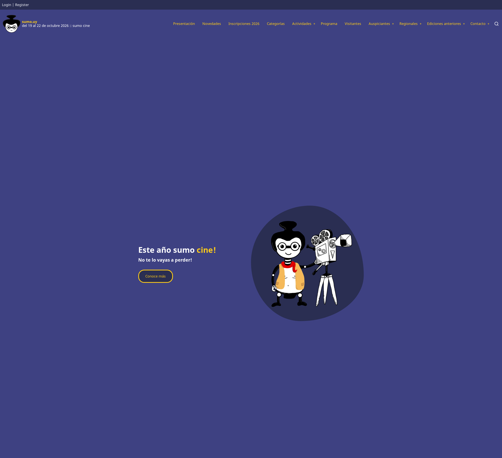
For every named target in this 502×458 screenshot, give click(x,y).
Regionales (408, 23)
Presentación (184, 23)
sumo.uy (29, 21)
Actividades (301, 23)
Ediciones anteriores (444, 23)
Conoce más (155, 276)
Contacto (478, 23)
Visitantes (353, 23)
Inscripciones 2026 (243, 23)
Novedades (211, 23)
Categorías (276, 23)
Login (6, 4)
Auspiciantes (379, 23)
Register (22, 4)
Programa (329, 23)
